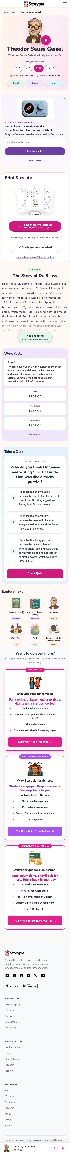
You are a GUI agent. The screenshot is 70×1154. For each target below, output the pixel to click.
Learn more (41, 161)
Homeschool (11, 1022)
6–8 (28, 68)
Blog (7, 1090)
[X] (35, 975)
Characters (10, 1010)
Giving (8, 1119)
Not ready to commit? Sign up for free (35, 257)
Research (9, 1108)
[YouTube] (28, 975)
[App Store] (12, 986)
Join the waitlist (35, 151)
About (8, 1113)
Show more (35, 434)
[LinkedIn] (43, 975)
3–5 (18, 68)
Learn (5, 12)
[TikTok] (21, 975)
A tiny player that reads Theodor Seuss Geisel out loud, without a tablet (28, 128)
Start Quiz (35, 573)
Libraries (9, 1053)
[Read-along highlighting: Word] (54, 1148)
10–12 (50, 68)
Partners (9, 1071)
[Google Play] (29, 986)
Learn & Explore (12, 1004)
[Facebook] (14, 975)
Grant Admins (12, 1059)
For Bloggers (11, 1102)
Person (14, 12)
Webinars (9, 1096)
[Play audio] (46, 40)
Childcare (9, 1065)
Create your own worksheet (37, 247)
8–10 (38, 68)
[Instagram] (7, 975)
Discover (9, 1016)
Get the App (10, 1027)
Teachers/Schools (14, 1047)
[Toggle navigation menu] (65, 3)
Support (9, 1125)
